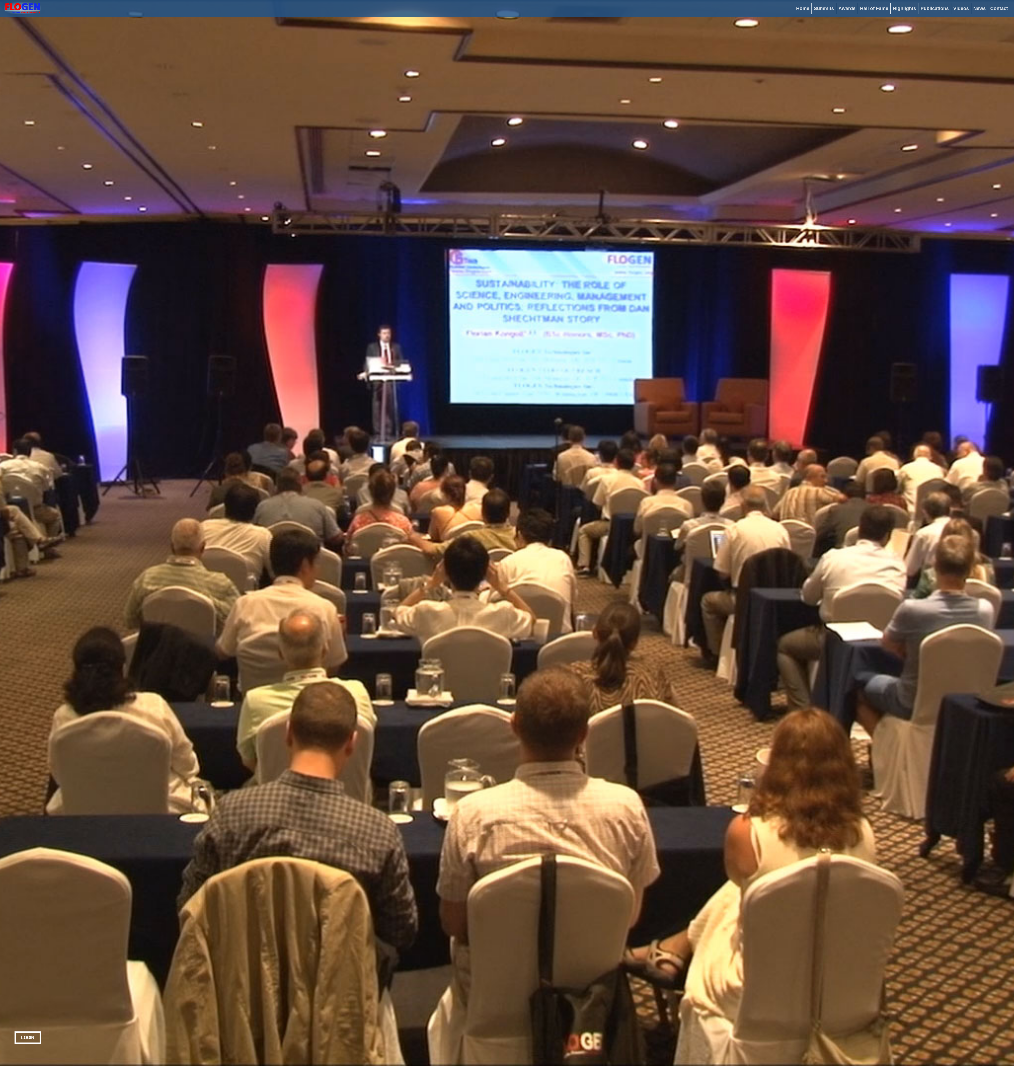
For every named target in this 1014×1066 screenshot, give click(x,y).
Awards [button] (847, 8)
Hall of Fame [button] (874, 8)
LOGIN (27, 1037)
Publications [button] (935, 8)
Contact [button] (999, 8)
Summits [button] (824, 8)
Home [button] (802, 8)
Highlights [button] (904, 8)
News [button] (979, 8)
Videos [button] (961, 8)
